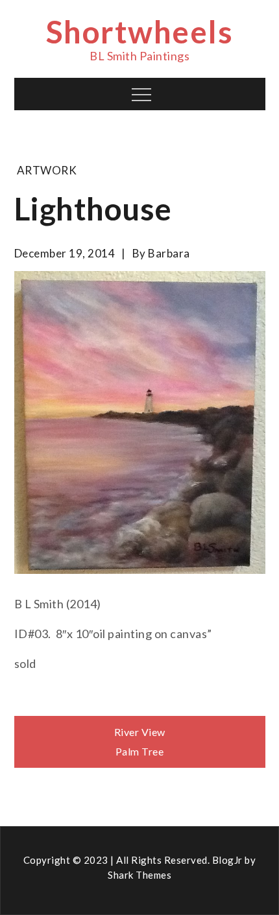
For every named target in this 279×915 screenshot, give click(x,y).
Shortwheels (140, 31)
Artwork (47, 170)
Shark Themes (139, 875)
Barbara (169, 253)
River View (139, 732)
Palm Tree (139, 751)
